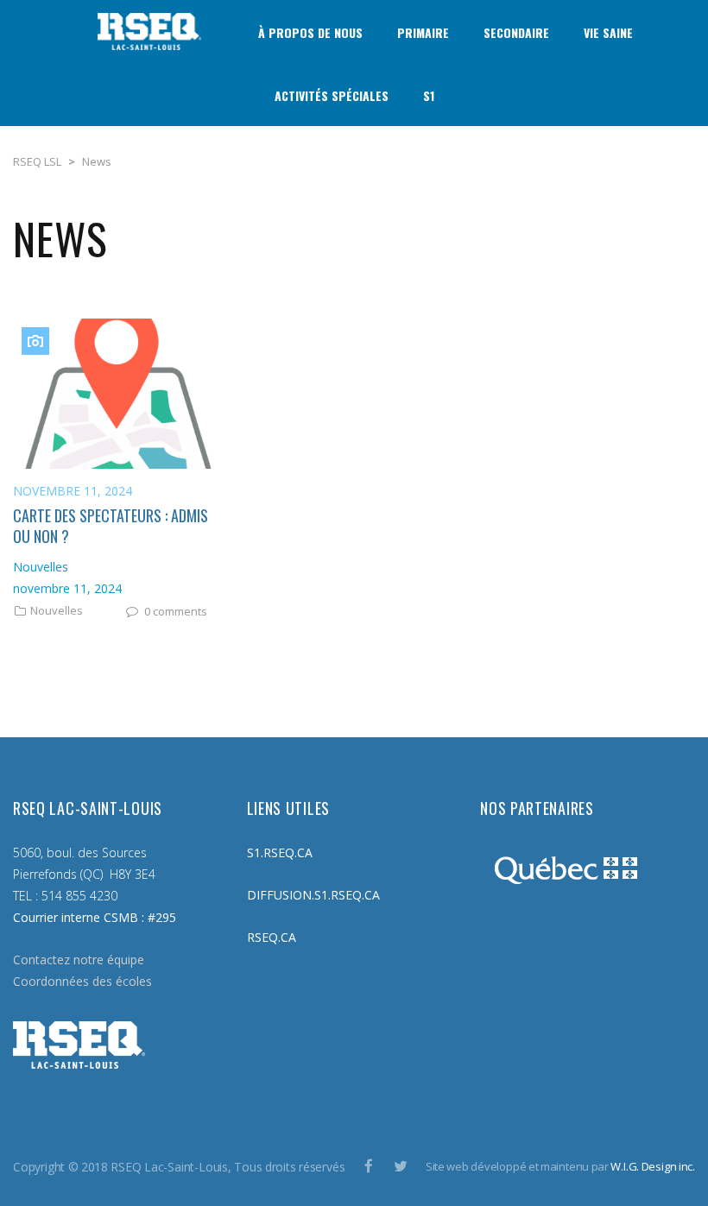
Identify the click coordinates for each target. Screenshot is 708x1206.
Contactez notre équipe (78, 959)
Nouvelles (56, 610)
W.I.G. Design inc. (652, 1166)
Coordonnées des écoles (82, 981)
